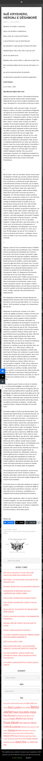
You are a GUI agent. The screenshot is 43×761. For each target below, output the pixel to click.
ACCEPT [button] (28, 758)
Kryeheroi (25, 531)
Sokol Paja (20, 741)
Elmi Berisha (19, 715)
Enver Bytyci (27, 716)
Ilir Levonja (14, 726)
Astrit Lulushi (14, 707)
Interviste (23, 727)
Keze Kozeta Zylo (31, 727)
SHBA (24, 738)
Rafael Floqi (18, 736)
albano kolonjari (7, 703)
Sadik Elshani (18, 738)
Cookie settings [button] (17, 758)
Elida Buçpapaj (9, 715)
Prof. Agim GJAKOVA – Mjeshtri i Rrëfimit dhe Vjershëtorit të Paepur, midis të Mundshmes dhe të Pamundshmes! (19, 655)
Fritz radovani (24, 722)
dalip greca (30, 711)
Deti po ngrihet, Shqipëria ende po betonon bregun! (19, 598)
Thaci (28, 742)
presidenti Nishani (29, 733)
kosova (11, 730)
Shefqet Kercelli (32, 738)
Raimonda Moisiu (27, 736)
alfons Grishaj (15, 703)
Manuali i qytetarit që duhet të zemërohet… (17, 630)
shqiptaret (12, 742)
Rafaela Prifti (8, 735)
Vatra (32, 741)
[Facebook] (2, 371)
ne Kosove (13, 733)
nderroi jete (7, 733)
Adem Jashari (16, 531)
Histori (14, 529)
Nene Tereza (20, 733)
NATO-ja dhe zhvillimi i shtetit (12, 641)
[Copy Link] (2, 381)
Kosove (18, 730)
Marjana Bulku (25, 730)
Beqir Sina (18, 711)
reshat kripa (11, 738)
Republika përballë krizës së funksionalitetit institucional (21, 586)
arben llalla (30, 703)
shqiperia (6, 742)
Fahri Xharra (28, 718)
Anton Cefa (22, 703)
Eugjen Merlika (15, 718)
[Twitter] (2, 376)
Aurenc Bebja (25, 707)
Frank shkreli (10, 722)
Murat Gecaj (33, 730)
